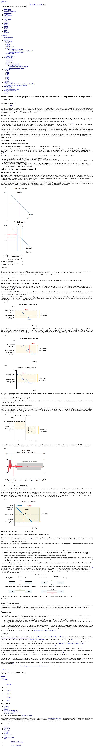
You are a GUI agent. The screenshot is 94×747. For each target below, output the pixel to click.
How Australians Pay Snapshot (16, 52)
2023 (7, 74)
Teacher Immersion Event (9, 69)
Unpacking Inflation (8, 37)
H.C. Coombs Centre (8, 713)
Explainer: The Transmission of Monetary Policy (70, 643)
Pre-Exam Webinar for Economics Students (16, 85)
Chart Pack (6, 24)
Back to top (6, 669)
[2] (72, 123)
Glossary (6, 733)
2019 (7, 78)
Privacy (5, 729)
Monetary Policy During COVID (37, 639)
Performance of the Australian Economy (18, 66)
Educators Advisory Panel (12, 89)
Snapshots (8, 48)
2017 (7, 81)
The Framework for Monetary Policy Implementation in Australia (16, 638)
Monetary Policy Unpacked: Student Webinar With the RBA (20, 83)
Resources (6, 40)
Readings (8, 61)
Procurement (6, 732)
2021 (7, 77)
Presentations (9, 60)
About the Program (8, 86)
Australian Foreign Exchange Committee (13, 711)
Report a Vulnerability (9, 737)
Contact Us (6, 32)
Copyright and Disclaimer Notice (54, 718)
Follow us (4, 679)
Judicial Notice (7, 728)
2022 (7, 76)
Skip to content (4, 1)
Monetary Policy (7, 9)
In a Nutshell (9, 41)
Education (6, 28)
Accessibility (6, 731)
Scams (5, 738)
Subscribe (6, 93)
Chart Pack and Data (11, 53)
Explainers (8, 43)
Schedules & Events (8, 734)
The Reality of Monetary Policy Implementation (45, 630)
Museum (6, 709)
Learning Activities (10, 58)
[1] (63, 121)
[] (15, 102)
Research (6, 26)
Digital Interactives (10, 46)
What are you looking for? (7, 6)
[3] (3, 152)
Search (24, 6)
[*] (72, 639)
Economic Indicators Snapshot (16, 49)
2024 (7, 73)
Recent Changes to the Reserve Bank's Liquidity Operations (34, 666)
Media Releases (7, 19)
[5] (14, 288)
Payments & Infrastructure (10, 11)
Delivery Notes (10, 62)
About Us (6, 17)
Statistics (6, 23)
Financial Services (8, 15)
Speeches (6, 20)
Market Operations (8, 10)
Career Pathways (10, 56)
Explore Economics (8, 39)
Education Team (10, 87)
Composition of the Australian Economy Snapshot (21, 50)
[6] (31, 538)
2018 (7, 80)
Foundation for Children (26, 715)
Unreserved (6, 707)
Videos (8, 45)
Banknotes (6, 14)
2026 (7, 70)
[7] (92, 567)
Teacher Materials (8, 57)
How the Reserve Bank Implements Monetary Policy (50, 636)
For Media (6, 727)
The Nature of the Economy (15, 65)
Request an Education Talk (10, 90)
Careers (5, 30)
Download (8, 105)
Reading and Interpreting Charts (16, 68)
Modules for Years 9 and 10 (12, 64)
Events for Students (8, 82)
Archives (6, 27)
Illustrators (8, 44)
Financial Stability (8, 13)
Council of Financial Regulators (11, 710)
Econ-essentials (10, 54)
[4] (52, 177)
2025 (7, 72)
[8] (83, 607)
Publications (6, 22)
